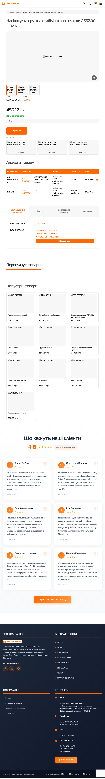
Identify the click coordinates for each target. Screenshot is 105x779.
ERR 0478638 (26, 191)
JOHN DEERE (62, 652)
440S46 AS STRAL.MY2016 (48, 236)
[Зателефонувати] (89, 3)
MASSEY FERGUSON (66, 678)
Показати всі (64, 241)
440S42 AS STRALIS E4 (46, 233)
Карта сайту (10, 713)
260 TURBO (41, 223)
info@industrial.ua (67, 735)
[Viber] (18, 668)
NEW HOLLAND (64, 657)
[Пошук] (84, 3)
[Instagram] (11, 668)
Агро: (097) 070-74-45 (69, 724)
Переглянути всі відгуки (51, 600)
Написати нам (67, 760)
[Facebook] (5, 668)
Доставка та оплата (64, 211)
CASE (59, 647)
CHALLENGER (63, 667)
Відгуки (41, 211)
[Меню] (100, 3)
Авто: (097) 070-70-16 (69, 721)
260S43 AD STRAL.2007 (46, 230)
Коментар (87, 211)
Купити (17, 131)
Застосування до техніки (17, 211)
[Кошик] (95, 3)
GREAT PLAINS (63, 662)
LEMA (26, 100)
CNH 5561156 (25, 179)
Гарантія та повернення (15, 708)
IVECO (59, 642)
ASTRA (60, 673)
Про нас (8, 698)
